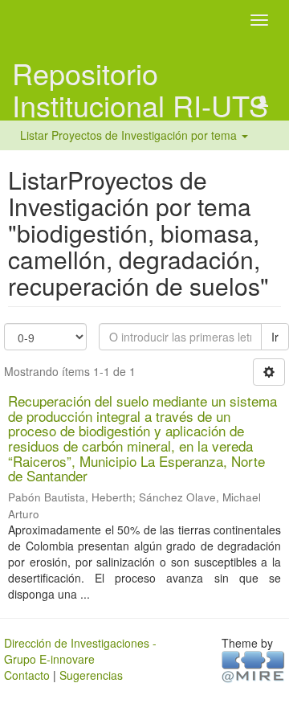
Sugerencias (91, 675)
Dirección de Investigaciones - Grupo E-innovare (80, 651)
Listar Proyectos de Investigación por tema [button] (130, 135)
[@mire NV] (253, 665)
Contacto (27, 675)
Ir (275, 337)
